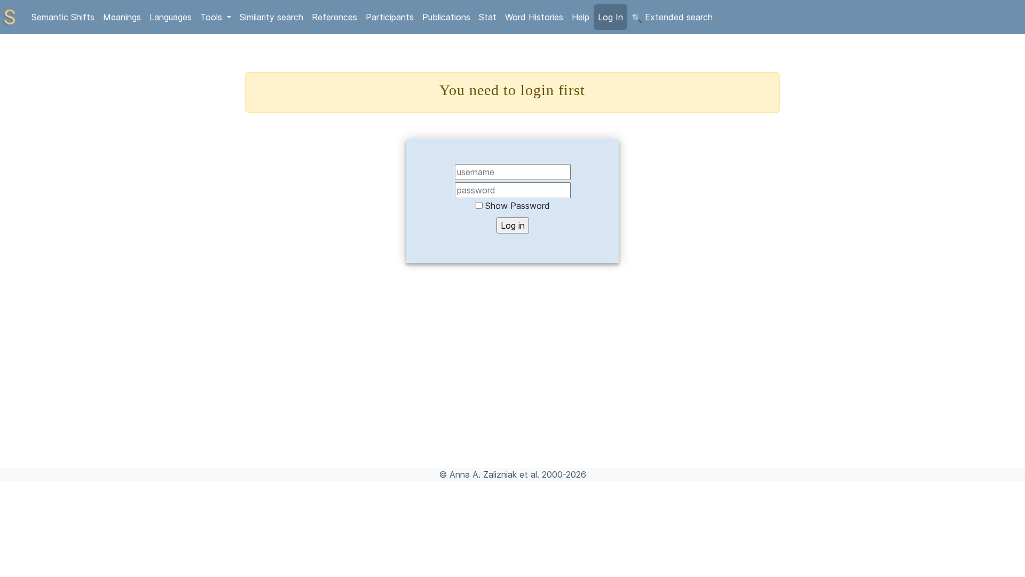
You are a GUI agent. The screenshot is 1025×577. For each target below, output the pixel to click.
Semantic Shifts (62, 17)
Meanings (122, 17)
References (334, 17)
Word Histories (534, 17)
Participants (390, 17)
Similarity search (271, 17)
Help (580, 17)
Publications (446, 17)
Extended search (677, 17)
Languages (170, 17)
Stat (487, 17)
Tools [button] (212, 17)
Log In (610, 17)
